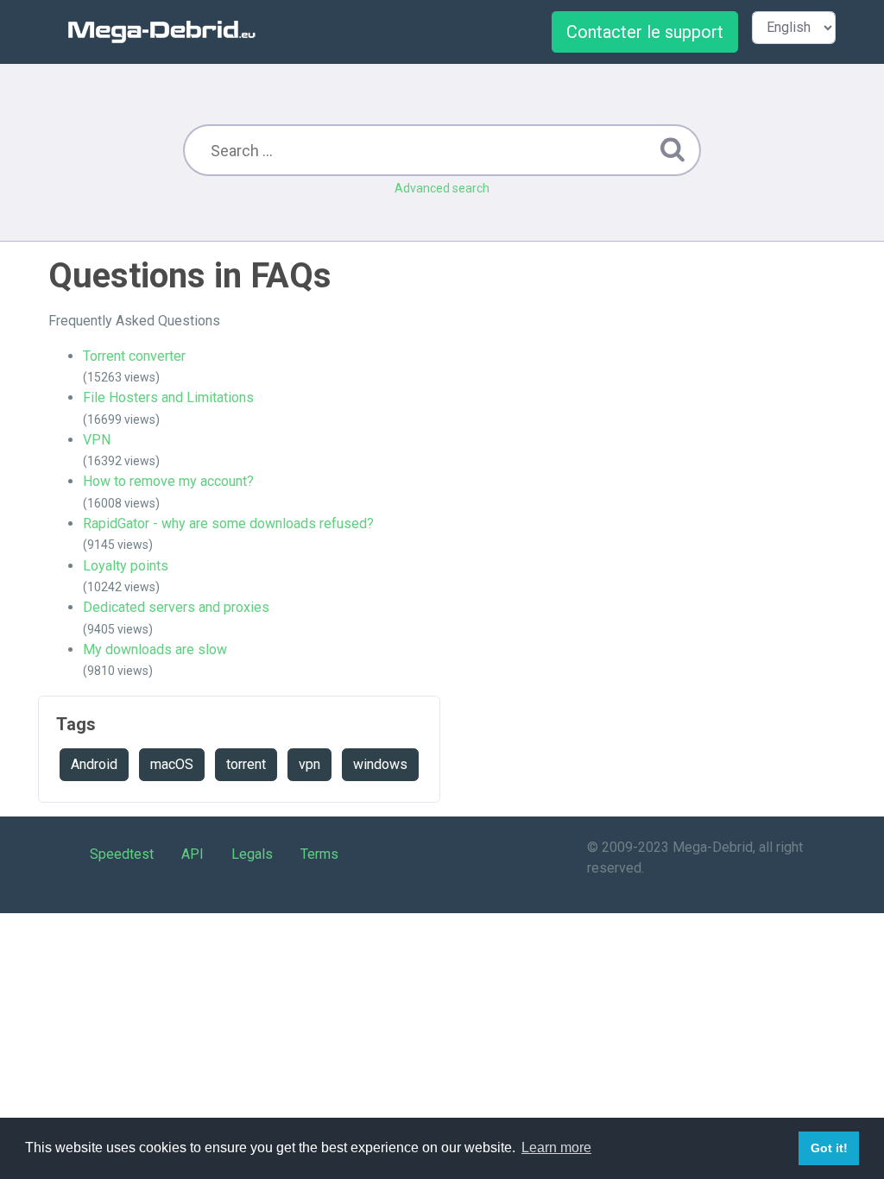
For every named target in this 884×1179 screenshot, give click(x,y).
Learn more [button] (556, 1147)
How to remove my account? (168, 481)
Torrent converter (134, 356)
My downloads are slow (155, 649)
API (192, 854)
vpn (309, 764)
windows (380, 764)
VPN (96, 440)
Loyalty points (125, 566)
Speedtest (122, 854)
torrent (246, 764)
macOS (171, 764)
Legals (252, 854)
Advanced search (442, 188)
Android (94, 764)
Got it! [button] (829, 1148)
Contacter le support (644, 32)
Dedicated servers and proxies (176, 607)
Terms (319, 854)
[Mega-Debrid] (169, 31)
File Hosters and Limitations (168, 397)
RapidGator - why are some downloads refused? (228, 523)
